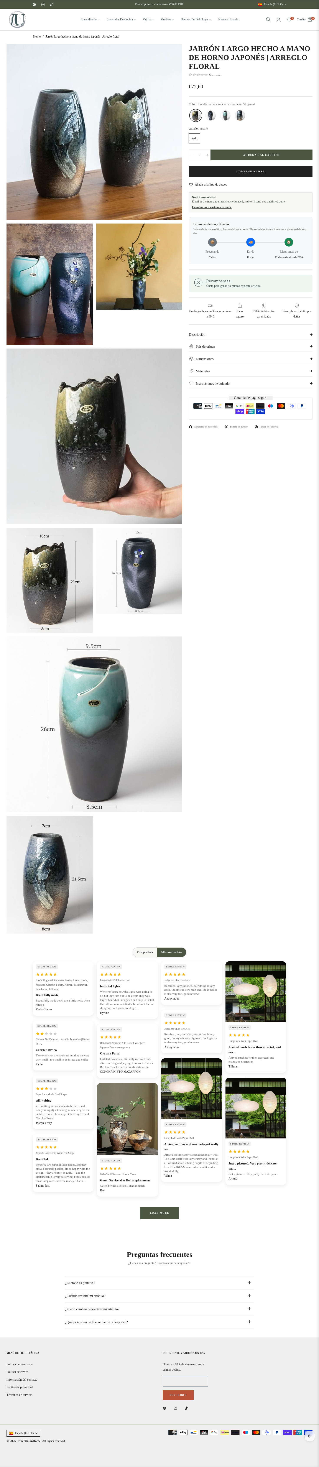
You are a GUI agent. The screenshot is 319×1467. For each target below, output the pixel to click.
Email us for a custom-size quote (212, 207)
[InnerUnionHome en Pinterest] (165, 1408)
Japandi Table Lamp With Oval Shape (55, 1153)
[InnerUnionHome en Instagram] (176, 1408)
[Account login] (278, 19)
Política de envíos (17, 1371)
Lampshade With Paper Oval (115, 980)
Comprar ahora (251, 171)
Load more (159, 1213)
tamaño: (198, 128)
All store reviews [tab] (171, 952)
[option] (94, 132)
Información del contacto (22, 1379)
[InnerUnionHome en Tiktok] (187, 1408)
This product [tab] (145, 952)
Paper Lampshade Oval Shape (51, 1094)
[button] (268, 19)
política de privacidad (20, 1387)
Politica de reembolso (20, 1364)
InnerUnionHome (29, 1441)
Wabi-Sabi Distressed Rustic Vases (118, 1174)
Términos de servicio (19, 1394)
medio (194, 138)
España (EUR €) (273, 4)
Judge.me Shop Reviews (177, 980)
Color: (222, 104)
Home (37, 36)
